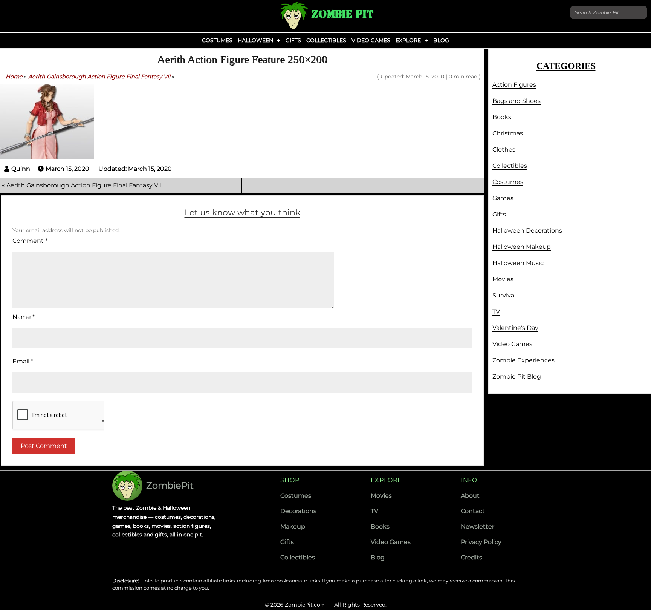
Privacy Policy (481, 542)
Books (501, 117)
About (470, 495)
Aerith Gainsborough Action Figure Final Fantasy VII (99, 76)
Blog (441, 40)
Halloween (255, 40)
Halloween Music (518, 263)
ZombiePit (170, 485)
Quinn (20, 168)
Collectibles (326, 40)
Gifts (293, 40)
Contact (473, 511)
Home (14, 76)
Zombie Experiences (523, 360)
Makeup (292, 526)
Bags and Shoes (516, 100)
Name (23, 316)
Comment (29, 240)
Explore (408, 40)
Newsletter (477, 526)
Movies (502, 279)
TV (496, 311)
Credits (471, 557)
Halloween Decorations (527, 230)
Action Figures (514, 84)
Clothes (503, 149)
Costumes (217, 40)
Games (502, 198)
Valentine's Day (515, 327)
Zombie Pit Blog (516, 376)
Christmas (507, 133)
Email (22, 361)
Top (633, 592)
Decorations (298, 511)
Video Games (370, 40)
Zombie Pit (342, 14)
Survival (504, 295)
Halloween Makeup (521, 246)
